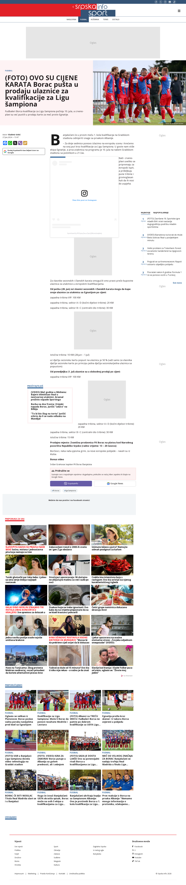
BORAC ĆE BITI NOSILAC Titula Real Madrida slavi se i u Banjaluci (20, 798)
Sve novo (177, 282)
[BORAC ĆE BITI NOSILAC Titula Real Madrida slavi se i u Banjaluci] (20, 780)
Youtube (138, 857)
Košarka (95, 19)
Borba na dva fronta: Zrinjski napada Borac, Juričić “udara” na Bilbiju (49, 406)
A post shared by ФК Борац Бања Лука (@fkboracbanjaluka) (84, 233)
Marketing (32, 873)
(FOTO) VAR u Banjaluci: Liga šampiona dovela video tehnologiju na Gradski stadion (18, 760)
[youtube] (169, 1)
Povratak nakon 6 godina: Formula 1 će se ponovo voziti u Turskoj (164, 273)
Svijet (17, 854)
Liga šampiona (70, 490)
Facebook (139, 846)
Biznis (17, 861)
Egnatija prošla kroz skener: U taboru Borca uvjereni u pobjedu (115, 719)
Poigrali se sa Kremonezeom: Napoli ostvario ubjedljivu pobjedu (164, 263)
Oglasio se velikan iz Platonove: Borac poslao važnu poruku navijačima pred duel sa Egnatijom (19, 720)
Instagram (139, 854)
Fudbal (83, 19)
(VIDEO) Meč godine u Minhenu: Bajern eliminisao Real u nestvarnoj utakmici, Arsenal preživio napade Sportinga (49, 396)
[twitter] (160, 1)
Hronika (18, 865)
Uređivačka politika (77, 873)
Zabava (57, 854)
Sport (56, 846)
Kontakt (62, 873)
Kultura (57, 865)
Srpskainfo (73, 483)
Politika (17, 850)
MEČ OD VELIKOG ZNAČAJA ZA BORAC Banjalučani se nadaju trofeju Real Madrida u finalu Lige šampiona (117, 760)
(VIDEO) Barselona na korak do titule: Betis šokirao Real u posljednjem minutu (165, 237)
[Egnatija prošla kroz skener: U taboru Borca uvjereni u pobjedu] (117, 700)
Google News (116, 483)
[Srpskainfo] (82, 10)
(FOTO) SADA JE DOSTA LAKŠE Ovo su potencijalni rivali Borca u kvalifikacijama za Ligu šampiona (84, 760)
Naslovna (71, 19)
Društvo (18, 857)
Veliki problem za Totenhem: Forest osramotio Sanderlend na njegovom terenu (164, 251)
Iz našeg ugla (98, 850)
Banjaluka (97, 854)
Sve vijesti (19, 846)
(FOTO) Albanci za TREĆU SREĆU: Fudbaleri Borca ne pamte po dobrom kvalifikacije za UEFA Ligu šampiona (85, 720)
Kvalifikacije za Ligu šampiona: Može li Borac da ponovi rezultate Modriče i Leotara (53, 720)
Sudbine (57, 857)
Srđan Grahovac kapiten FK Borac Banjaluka (71, 464)
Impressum (19, 873)
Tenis (105, 19)
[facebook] (156, 1)
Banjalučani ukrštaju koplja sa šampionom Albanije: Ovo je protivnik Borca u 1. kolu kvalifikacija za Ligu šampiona (85, 800)
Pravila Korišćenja (47, 873)
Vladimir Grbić (14, 134)
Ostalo (115, 19)
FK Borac (56, 490)
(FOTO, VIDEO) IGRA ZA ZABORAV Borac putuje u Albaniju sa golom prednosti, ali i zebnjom (51, 760)
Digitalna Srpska (99, 846)
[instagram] (165, 1)
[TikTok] (174, 1)
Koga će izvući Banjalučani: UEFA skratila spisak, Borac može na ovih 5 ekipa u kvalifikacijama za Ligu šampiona (52, 800)
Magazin (57, 861)
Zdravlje (57, 850)
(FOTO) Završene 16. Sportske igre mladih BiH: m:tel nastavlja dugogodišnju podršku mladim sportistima (163, 222)
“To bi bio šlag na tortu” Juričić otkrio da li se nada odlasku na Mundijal (48, 416)
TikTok (137, 861)
